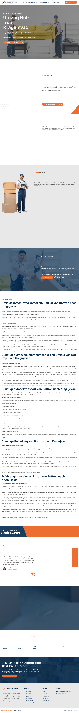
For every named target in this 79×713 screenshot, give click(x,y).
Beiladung (8, 445)
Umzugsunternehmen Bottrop (29, 2)
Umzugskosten (5, 314)
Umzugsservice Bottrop (44, 2)
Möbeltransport (23, 392)
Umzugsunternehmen (24, 311)
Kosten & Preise (56, 2)
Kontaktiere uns (14, 349)
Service (60, 400)
